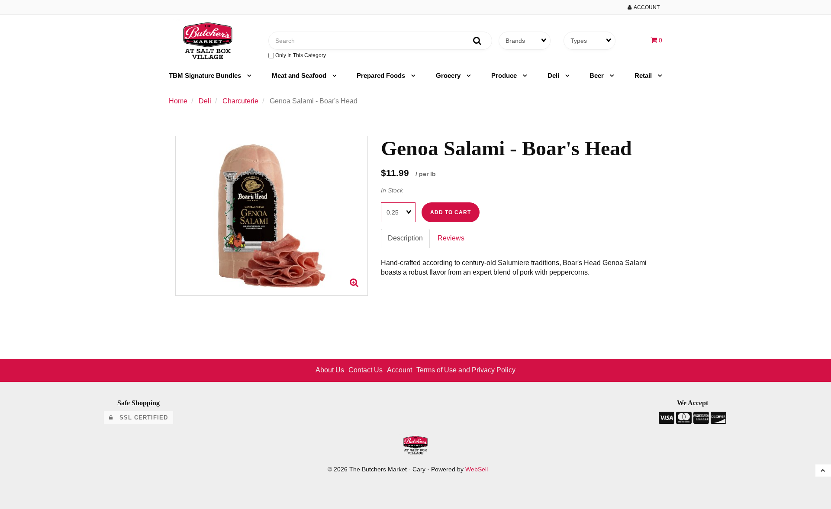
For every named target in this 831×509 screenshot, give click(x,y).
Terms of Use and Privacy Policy (465, 370)
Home (178, 101)
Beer (597, 75)
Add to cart (450, 212)
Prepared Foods (382, 75)
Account (645, 7)
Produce (505, 75)
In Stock (392, 190)
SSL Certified (140, 417)
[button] (656, 40)
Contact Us (365, 370)
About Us (330, 370)
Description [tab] (405, 238)
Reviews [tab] (451, 238)
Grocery (449, 75)
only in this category (300, 55)
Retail (644, 75)
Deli (554, 75)
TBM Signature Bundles (206, 75)
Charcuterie (240, 101)
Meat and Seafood (300, 75)
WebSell (476, 469)
